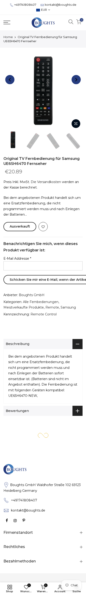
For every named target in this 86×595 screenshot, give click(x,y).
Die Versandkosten (46, 182)
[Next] (76, 79)
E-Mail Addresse (17, 258)
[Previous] (9, 79)
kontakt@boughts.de (60, 4)
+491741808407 (25, 4)
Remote (52, 307)
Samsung (68, 307)
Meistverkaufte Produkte (23, 307)
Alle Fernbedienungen (40, 302)
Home (8, 37)
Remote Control (44, 314)
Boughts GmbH (31, 295)
